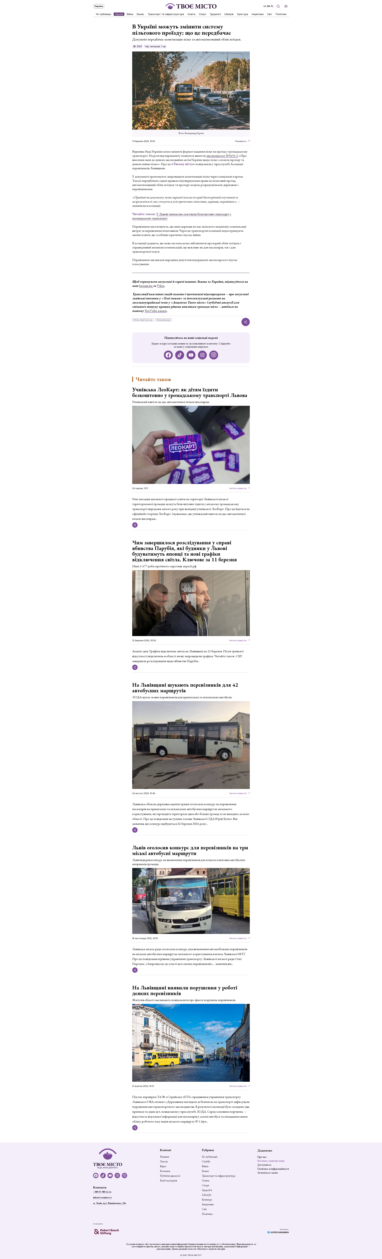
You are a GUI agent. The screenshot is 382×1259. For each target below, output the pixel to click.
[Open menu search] (278, 6)
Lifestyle (229, 14)
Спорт (202, 14)
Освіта (191, 14)
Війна (130, 14)
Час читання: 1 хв (155, 46)
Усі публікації (103, 14)
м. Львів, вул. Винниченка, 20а (109, 1203)
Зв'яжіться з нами (267, 1172)
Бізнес (140, 14)
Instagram (146, 286)
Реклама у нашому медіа (271, 1160)
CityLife (119, 14)
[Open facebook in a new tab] (168, 355)
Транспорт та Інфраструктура (166, 14)
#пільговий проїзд (143, 320)
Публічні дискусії (170, 1175)
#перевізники (163, 320)
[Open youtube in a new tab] (191, 355)
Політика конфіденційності (273, 1168)
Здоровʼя (215, 14)
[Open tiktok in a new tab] (179, 355)
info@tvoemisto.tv (102, 1197)
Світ (269, 14)
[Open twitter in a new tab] (213, 355)
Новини (164, 1156)
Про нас (262, 1157)
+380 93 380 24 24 (102, 1191)
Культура (242, 14)
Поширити (240, 141)
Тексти (164, 1161)
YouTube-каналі (156, 311)
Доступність (264, 1164)
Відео (163, 1166)
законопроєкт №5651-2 (222, 155)
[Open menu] (286, 6)
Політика (281, 14)
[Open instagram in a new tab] (202, 355)
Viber (160, 286)
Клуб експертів (168, 1180)
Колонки (165, 1171)
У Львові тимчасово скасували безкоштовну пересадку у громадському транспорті (181, 216)
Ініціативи (258, 14)
